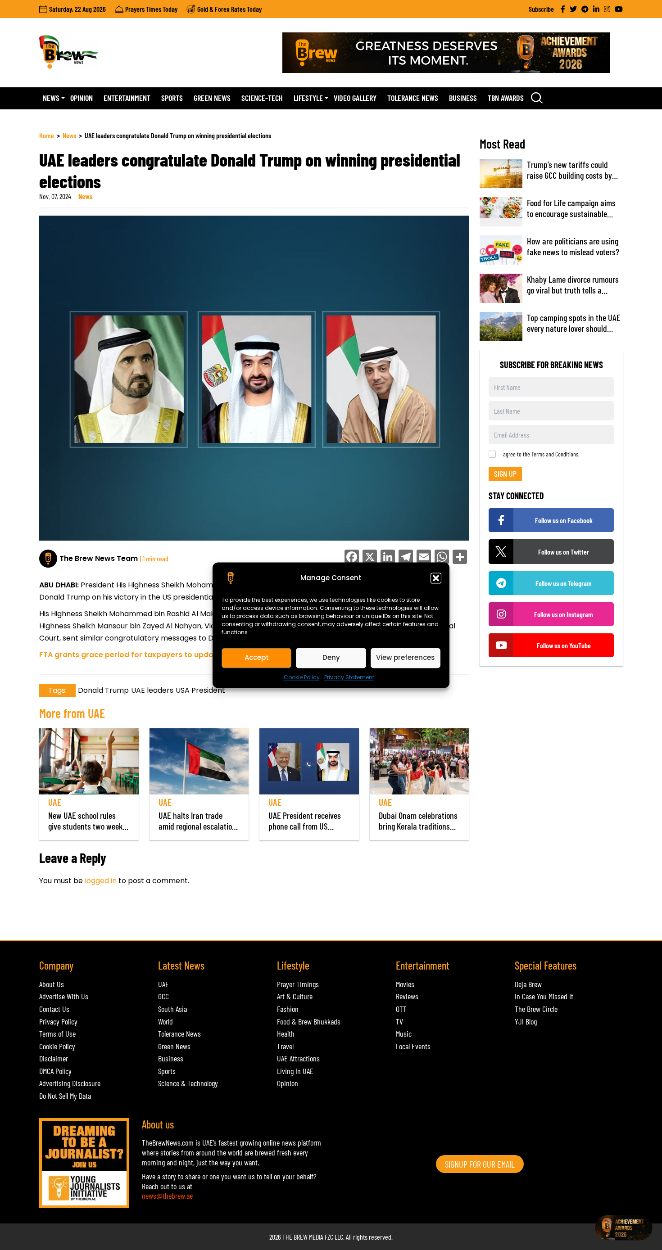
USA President (200, 690)
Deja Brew (528, 984)
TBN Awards (506, 98)
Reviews (407, 996)
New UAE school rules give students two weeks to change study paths (87, 826)
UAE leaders (152, 690)
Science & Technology (188, 1083)
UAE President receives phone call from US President (304, 826)
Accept (257, 657)
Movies (405, 984)
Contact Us (54, 1009)
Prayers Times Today (151, 9)
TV (399, 1021)
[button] (435, 577)
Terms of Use (57, 1033)
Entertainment (127, 98)
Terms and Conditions (554, 454)
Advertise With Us (63, 996)
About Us (51, 984)
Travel (285, 1046)
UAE (54, 802)
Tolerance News (412, 98)
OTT (401, 1009)
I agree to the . (540, 454)
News (51, 98)
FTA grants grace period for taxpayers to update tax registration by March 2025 (188, 655)
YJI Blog (526, 1021)
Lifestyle (308, 98)
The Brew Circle (536, 1009)
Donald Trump (103, 690)
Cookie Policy (302, 677)
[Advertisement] (203, 918)
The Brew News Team (98, 558)
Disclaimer (53, 1058)
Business (463, 98)
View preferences (405, 657)
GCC (163, 996)
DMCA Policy (55, 1071)
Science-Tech (262, 98)
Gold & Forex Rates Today (229, 9)
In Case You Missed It (544, 996)
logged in (101, 880)
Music (404, 1033)
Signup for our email (480, 1164)
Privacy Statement (349, 677)
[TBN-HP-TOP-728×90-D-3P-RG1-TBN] (452, 52)
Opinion (81, 98)
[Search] (537, 98)
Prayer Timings (298, 984)
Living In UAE (295, 1071)
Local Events (413, 1046)
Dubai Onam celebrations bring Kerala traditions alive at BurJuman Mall (418, 826)
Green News (212, 98)
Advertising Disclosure (69, 1083)
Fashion (288, 1009)
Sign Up (505, 473)
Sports (172, 98)
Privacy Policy (58, 1021)
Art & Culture (295, 996)
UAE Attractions (298, 1058)
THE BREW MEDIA (302, 1236)
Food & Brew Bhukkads (308, 1021)
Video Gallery (355, 98)
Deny (331, 657)
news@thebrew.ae (167, 1195)
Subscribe (541, 9)
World (165, 1021)
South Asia (172, 1009)
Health (286, 1033)
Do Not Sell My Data (65, 1096)
